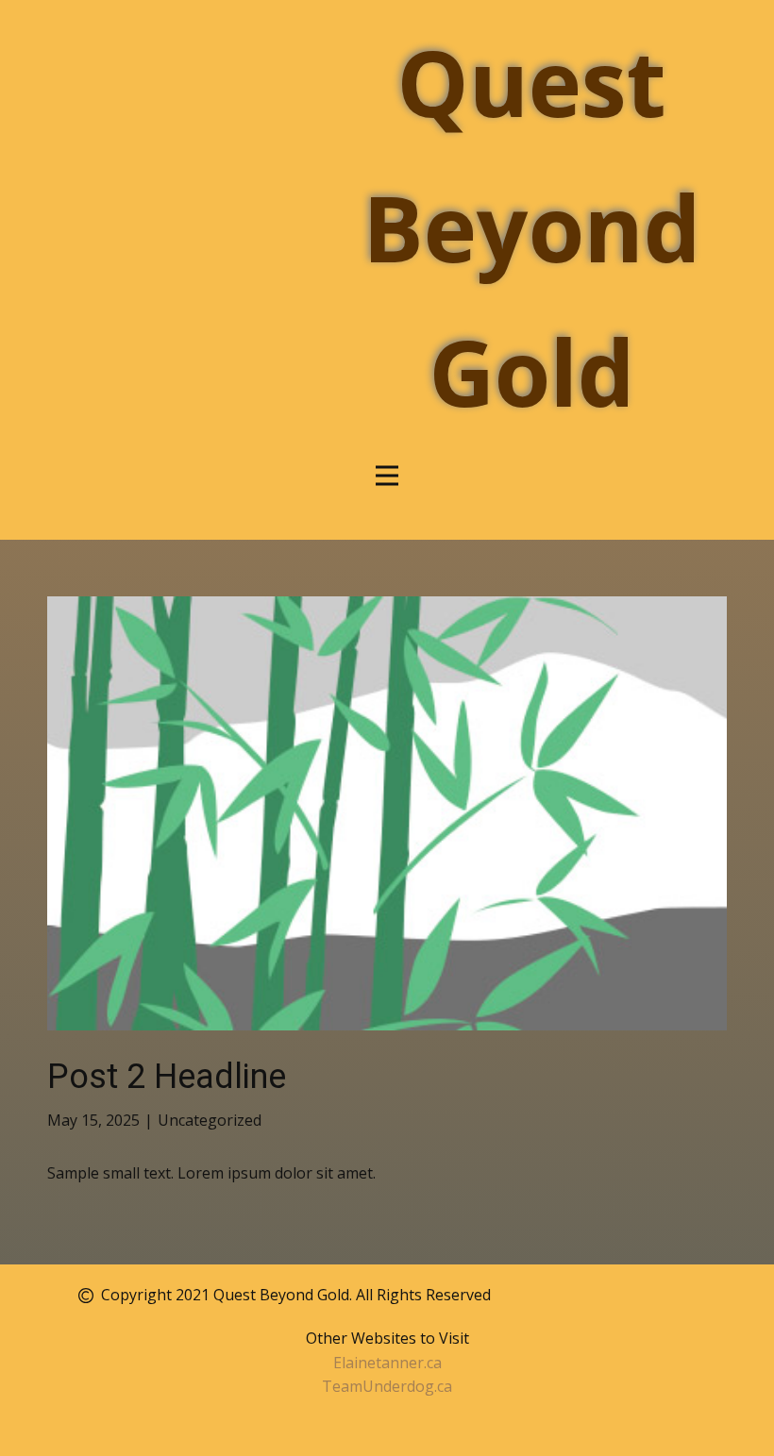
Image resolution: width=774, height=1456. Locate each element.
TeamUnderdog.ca (387, 1386)
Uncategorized (209, 1120)
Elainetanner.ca (387, 1362)
